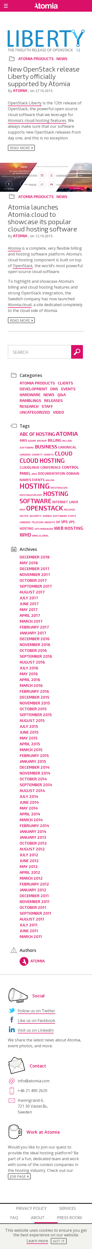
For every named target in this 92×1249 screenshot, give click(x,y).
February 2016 (34, 691)
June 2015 (29, 732)
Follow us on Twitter (36, 1010)
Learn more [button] (37, 1240)
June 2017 (29, 603)
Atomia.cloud (19, 304)
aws (23, 440)
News (61, 58)
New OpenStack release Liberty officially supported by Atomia (43, 76)
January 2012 (33, 889)
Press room (69, 1217)
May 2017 (28, 609)
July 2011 (29, 924)
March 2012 (31, 878)
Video (58, 412)
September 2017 (36, 586)
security (35, 515)
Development (33, 388)
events (38, 480)
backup (42, 440)
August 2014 (32, 790)
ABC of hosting (37, 434)
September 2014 (36, 784)
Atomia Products (36, 58)
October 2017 (33, 580)
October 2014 (33, 778)
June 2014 (29, 802)
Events (68, 388)
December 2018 (35, 557)
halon (49, 480)
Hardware (30, 394)
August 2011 (32, 919)
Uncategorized (35, 412)
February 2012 (34, 884)
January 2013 (33, 837)
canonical (67, 447)
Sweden (25, 522)
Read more (20, 148)
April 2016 (30, 679)
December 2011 (34, 895)
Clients (65, 383)
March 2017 (31, 621)
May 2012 (29, 866)
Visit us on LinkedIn (36, 1030)
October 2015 (33, 708)
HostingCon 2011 (31, 494)
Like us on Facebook (36, 1020)
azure (32, 440)
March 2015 (31, 749)
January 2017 (33, 632)
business (46, 446)
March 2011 (31, 936)
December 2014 (35, 767)
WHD (25, 535)
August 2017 (32, 592)
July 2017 (29, 597)
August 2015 (32, 720)
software (60, 515)
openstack (44, 508)
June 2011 (29, 930)
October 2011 (33, 907)
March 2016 (31, 685)
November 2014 (35, 773)
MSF (22, 509)
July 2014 (29, 796)
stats (72, 515)
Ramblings (30, 400)
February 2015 (34, 755)
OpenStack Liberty (25, 103)
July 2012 (29, 854)
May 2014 (29, 808)
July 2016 (29, 668)
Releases (53, 400)
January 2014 (33, 831)
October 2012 (33, 843)
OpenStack (23, 265)
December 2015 (34, 697)
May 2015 (29, 738)
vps (64, 522)
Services (67, 1208)
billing (54, 440)
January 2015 (33, 761)
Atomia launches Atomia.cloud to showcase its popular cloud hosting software (42, 218)
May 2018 (29, 562)
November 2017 (35, 574)
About (38, 1217)
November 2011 (35, 901)
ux (58, 522)
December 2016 (35, 638)
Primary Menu (6, 6)
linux (73, 502)
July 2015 (29, 726)
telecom (37, 522)
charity (37, 454)
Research (29, 406)
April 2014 (30, 813)
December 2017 (34, 568)
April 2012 (30, 872)
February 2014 (34, 825)
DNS (54, 388)
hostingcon (59, 487)
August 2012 (32, 849)
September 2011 (35, 913)
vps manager (44, 528)
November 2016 (35, 644)
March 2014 (31, 819)
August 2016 (32, 662)
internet (60, 502)
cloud (63, 453)
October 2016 (33, 650)
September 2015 (36, 714)
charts (49, 454)
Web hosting (68, 528)
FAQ (14, 1217)
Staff (47, 406)
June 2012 (29, 860)
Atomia (20, 90)
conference (50, 467)
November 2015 (35, 703)
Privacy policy (31, 1208)
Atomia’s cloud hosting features (37, 120)
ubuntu (49, 522)
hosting (35, 486)
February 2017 (34, 627)
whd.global (40, 535)
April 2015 (30, 743)
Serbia (47, 515)
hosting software (44, 497)
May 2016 (29, 673)
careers (25, 454)
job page (18, 1176)
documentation (51, 473)
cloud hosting (42, 460)
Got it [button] (59, 1241)
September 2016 (36, 656)
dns (34, 473)
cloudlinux (29, 467)
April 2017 (30, 615)
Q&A (61, 394)
